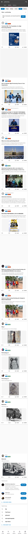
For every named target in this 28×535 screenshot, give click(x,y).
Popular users (4, 480)
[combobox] (15, 1)
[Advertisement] (14, 63)
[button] (3, 9)
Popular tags (4, 505)
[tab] (5, 5)
